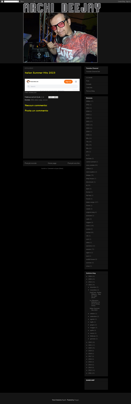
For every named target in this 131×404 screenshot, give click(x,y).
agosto (92, 319)
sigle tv (88, 252)
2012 (87, 108)
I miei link (89, 87)
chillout (88, 168)
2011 (87, 104)
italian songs (38, 100)
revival (88, 232)
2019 (87, 114)
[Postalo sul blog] (51, 97)
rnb (87, 236)
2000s (88, 101)
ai (86, 155)
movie (88, 205)
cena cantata (90, 165)
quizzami (89, 215)
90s (87, 148)
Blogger (76, 400)
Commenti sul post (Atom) (55, 168)
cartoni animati (91, 162)
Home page (52, 163)
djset (87, 189)
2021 (87, 121)
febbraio (93, 336)
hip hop (88, 195)
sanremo (89, 246)
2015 (90, 362)
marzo (92, 333)
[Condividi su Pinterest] (57, 97)
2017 (90, 356)
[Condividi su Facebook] (55, 97)
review (88, 229)
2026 (90, 276)
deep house (90, 178)
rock (87, 239)
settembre (93, 316)
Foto (87, 81)
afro (87, 152)
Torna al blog (90, 91)
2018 (87, 111)
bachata (88, 158)
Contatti (88, 84)
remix (88, 225)
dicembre (93, 287)
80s (87, 145)
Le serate (89, 77)
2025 (87, 135)
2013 (90, 367)
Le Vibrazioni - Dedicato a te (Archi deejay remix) (95, 303)
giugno (92, 325)
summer (88, 262)
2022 (87, 125)
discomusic (89, 182)
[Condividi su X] (53, 97)
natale (88, 209)
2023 (32, 100)
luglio (92, 322)
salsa (88, 242)
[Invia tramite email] (49, 97)
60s (87, 138)
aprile (92, 330)
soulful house (90, 259)
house (88, 199)
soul (87, 256)
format (88, 192)
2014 (90, 365)
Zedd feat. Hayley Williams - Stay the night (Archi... (95, 295)
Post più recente (31, 163)
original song (90, 212)
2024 (87, 131)
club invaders (90, 172)
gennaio (93, 339)
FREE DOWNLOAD (30, 92)
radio (87, 219)
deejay (88, 175)
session (45, 100)
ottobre (92, 313)
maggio (92, 327)
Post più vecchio (74, 163)
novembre (93, 290)
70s (87, 141)
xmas (88, 266)
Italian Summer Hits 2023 (95, 309)
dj (86, 185)
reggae (88, 222)
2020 (87, 118)
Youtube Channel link (93, 71)
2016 (90, 359)
